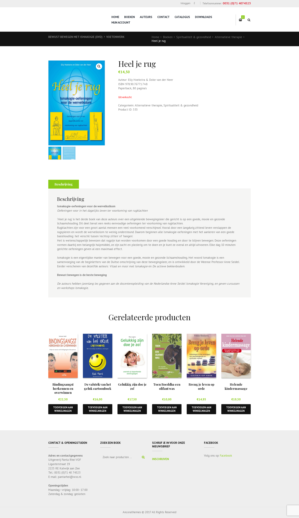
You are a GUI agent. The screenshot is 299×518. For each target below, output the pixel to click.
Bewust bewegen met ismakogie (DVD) (75, 37)
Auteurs (146, 17)
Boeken (129, 17)
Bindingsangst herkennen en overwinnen (63, 388)
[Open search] (248, 20)
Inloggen (185, 3)
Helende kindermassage (236, 386)
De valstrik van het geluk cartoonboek (97, 386)
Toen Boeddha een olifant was (166, 386)
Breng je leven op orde (201, 386)
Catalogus (182, 17)
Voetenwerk (115, 37)
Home (115, 17)
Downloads (203, 17)
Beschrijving (64, 184)
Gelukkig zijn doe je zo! (132, 386)
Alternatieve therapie (228, 37)
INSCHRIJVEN (160, 459)
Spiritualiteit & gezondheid (193, 37)
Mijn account (120, 22)
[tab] (63, 184)
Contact (163, 17)
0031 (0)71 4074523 (237, 3)
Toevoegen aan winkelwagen (63, 409)
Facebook (226, 455)
